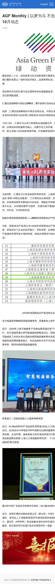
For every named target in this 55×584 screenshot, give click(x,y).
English (44, 4)
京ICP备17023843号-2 (41, 579)
